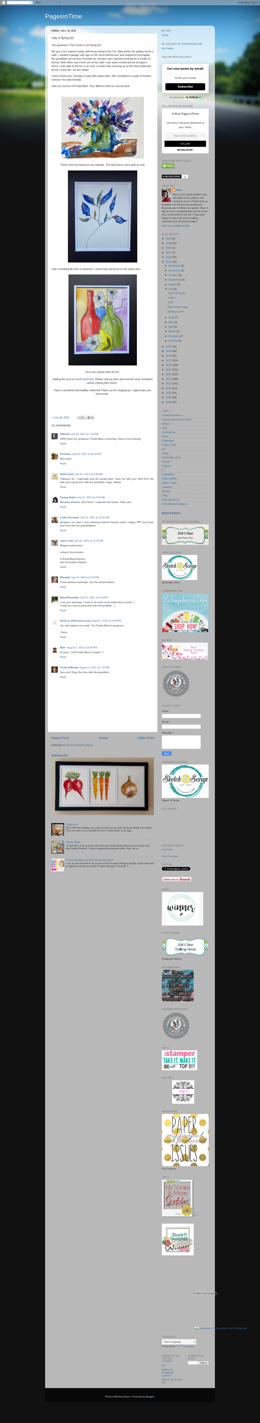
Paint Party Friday (178, 307)
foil (163, 449)
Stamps (166, 491)
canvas (166, 423)
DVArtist (65, 434)
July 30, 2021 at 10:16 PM (86, 454)
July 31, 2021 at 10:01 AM (94, 517)
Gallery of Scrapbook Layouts (168, 1372)
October (173, 275)
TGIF (171, 302)
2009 (169, 397)
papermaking (169, 478)
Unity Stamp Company (174, 504)
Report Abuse (171, 513)
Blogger (150, 1396)
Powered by (177, 97)
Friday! (172, 297)
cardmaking (168, 432)
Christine (65, 454)
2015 (169, 369)
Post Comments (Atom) (80, 745)
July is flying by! (176, 293)
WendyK (65, 577)
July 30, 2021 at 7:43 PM (85, 434)
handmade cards (171, 457)
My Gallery (168, 48)
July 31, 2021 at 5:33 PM (85, 577)
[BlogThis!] (82, 417)
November (175, 270)
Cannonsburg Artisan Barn (176, 419)
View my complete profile (176, 225)
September (175, 279)
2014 (169, 374)
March (172, 331)
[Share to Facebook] (89, 417)
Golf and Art (59, 755)
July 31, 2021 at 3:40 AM (89, 474)
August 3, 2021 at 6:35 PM (82, 647)
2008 (169, 402)
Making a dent (176, 311)
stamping (167, 487)
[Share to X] (85, 417)
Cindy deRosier (69, 667)
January (173, 340)
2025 (169, 243)
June (172, 317)
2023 (169, 252)
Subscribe (185, 86)
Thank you (72, 824)
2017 (169, 360)
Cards (165, 436)
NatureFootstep (69, 597)
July (171, 289)
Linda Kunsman (69, 517)
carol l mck (66, 540)
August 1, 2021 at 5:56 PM (106, 620)
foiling (165, 453)
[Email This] (79, 417)
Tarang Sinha (68, 497)
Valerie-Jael (67, 474)
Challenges (168, 440)
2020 (169, 346)
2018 (169, 356)
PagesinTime (63, 16)
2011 (169, 388)
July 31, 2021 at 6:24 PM (94, 597)
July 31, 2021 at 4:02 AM (91, 497)
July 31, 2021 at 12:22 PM (88, 540)
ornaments (168, 474)
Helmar (166, 461)
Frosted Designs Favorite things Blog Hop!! (90, 860)
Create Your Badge (170, 856)
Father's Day (169, 445)
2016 (169, 365)
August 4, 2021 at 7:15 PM (94, 667)
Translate (188, 1346)
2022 (169, 257)
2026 (169, 238)
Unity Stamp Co (170, 499)
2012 (169, 383)
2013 (169, 379)
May (171, 322)
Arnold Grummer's (172, 415)
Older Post (146, 738)
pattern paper (169, 482)
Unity (164, 495)
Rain (63, 647)
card (164, 428)
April (171, 326)
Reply (63, 443)
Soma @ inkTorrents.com (75, 620)
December (175, 265)
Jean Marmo (167, 849)
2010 (169, 393)
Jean (179, 190)
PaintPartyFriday (84, 379)
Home (103, 738)
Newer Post (60, 738)
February (174, 336)
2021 (169, 262)
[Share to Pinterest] (92, 417)
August (173, 284)
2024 (169, 248)
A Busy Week (73, 842)
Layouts (166, 466)
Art (163, 1365)
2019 (169, 351)
